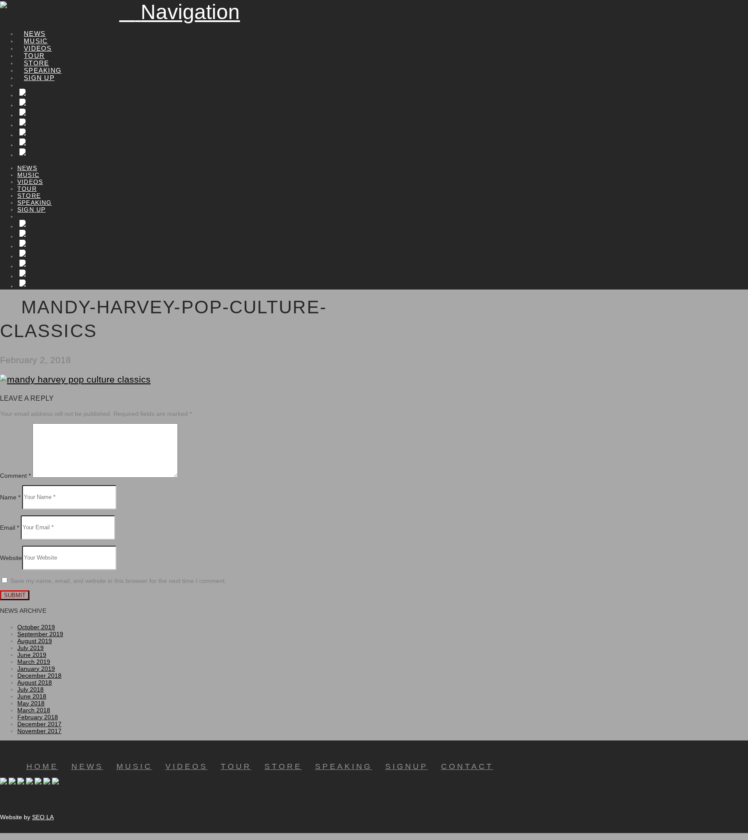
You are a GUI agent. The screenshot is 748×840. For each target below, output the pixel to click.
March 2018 (33, 710)
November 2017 (39, 730)
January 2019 (36, 668)
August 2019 (34, 640)
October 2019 (36, 627)
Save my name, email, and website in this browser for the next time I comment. (118, 580)
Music (134, 766)
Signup (406, 766)
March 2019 (33, 661)
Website (11, 557)
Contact (467, 766)
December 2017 (39, 724)
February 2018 (37, 717)
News (87, 766)
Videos (186, 766)
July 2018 (30, 689)
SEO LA (43, 817)
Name (10, 496)
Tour (236, 766)
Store (283, 766)
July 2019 (30, 647)
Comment (15, 475)
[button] (179, 11)
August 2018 (34, 682)
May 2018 (31, 703)
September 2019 (40, 634)
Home (42, 766)
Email (9, 527)
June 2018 (31, 696)
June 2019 (31, 654)
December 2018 (39, 675)
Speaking (343, 766)
